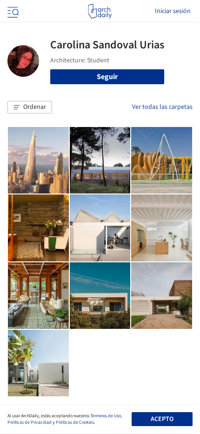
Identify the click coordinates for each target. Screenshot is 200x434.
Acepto (162, 419)
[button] (29, 107)
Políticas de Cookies (75, 422)
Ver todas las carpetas (162, 107)
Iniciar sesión (173, 11)
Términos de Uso (105, 416)
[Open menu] (12, 11)
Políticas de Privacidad (29, 422)
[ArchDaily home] (100, 11)
